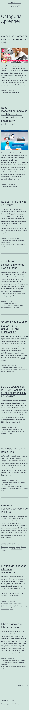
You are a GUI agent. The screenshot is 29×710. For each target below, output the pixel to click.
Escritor (24, 666)
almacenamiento (15, 305)
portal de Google (16, 488)
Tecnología (20, 92)
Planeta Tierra (18, 548)
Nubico (3, 246)
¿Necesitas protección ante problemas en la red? (14, 39)
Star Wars (3, 371)
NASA (12, 548)
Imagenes (18, 607)
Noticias (8, 242)
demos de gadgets (16, 486)
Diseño (10, 662)
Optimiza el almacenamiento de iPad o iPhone (12, 264)
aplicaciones (14, 369)
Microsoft (24, 369)
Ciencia (20, 545)
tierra (11, 608)
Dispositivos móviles (6, 307)
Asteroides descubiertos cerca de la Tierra (14, 508)
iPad (14, 307)
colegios (13, 431)
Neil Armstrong (5, 608)
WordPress (16, 704)
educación (18, 431)
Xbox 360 (9, 433)
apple (21, 305)
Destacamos (4, 484)
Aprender (14, 92)
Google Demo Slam (6, 488)
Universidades (10, 371)
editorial (19, 666)
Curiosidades (21, 482)
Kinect (19, 369)
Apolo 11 (13, 607)
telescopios (4, 550)
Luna (22, 607)
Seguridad (23, 547)
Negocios (21, 662)
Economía (15, 662)
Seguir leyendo (20, 85)
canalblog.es (14, 3)
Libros (12, 244)
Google (23, 486)
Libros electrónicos (20, 244)
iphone (17, 307)
